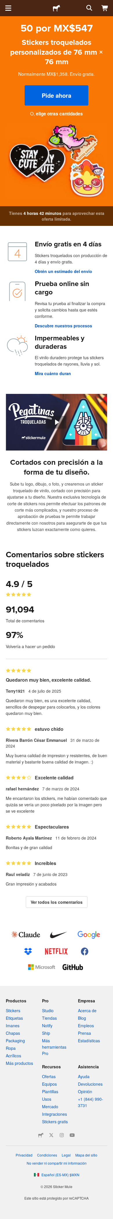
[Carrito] (105, 8)
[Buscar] (89, 8)
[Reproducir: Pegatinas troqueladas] (56, 422)
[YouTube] (72, 1135)
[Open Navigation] (8, 8)
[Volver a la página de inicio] (56, 8)
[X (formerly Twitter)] (51, 1135)
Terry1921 (15, 691)
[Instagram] (61, 1135)
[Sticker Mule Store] (41, 1135)
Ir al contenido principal (4, 4)
